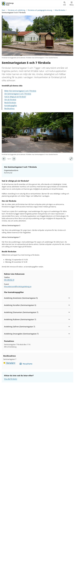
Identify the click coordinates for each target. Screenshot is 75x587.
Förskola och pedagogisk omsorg (40, 10)
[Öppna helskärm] (71, 159)
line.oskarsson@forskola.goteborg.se (17, 286)
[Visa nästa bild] (14, 159)
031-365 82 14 (9, 280)
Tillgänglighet (10, 363)
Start (3, 10)
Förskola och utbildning (16, 10)
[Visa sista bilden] (4, 159)
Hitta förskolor (60, 10)
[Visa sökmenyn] (64, 3)
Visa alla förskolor (10, 379)
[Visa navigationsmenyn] (71, 3)
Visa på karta (27, 364)
